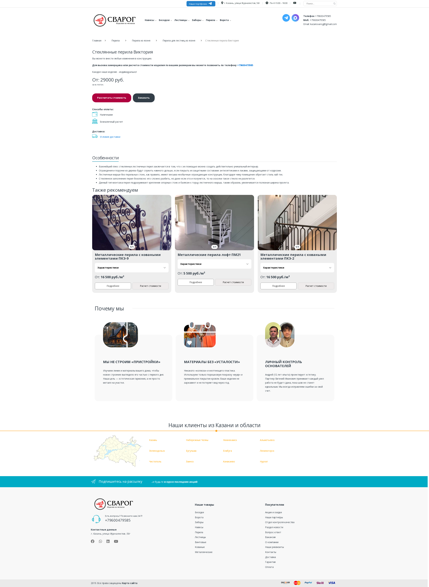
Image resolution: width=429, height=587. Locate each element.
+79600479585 (323, 16)
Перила (115, 40)
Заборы (199, 522)
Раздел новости (274, 527)
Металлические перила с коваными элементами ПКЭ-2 (293, 256)
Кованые (200, 547)
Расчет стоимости (150, 285)
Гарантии (270, 562)
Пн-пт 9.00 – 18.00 (278, 3)
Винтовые (200, 542)
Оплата (269, 567)
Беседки (199, 512)
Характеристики (108, 267)
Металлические (203, 552)
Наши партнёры (274, 517)
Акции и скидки (273, 512)
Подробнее (113, 285)
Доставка (270, 557)
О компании (272, 542)
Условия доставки (110, 136)
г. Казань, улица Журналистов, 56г (242, 3)
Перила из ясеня (141, 40)
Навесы (199, 527)
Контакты (270, 552)
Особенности (105, 158)
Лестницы (200, 537)
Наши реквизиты (274, 547)
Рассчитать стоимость (111, 97)
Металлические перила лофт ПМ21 (209, 254)
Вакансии (270, 537)
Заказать (144, 97)
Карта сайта (129, 583)
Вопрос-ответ (273, 532)
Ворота (199, 517)
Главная (96, 40)
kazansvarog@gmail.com (323, 24)
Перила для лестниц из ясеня (179, 40)
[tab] (105, 159)
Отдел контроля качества (279, 522)
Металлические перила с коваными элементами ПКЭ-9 (128, 256)
